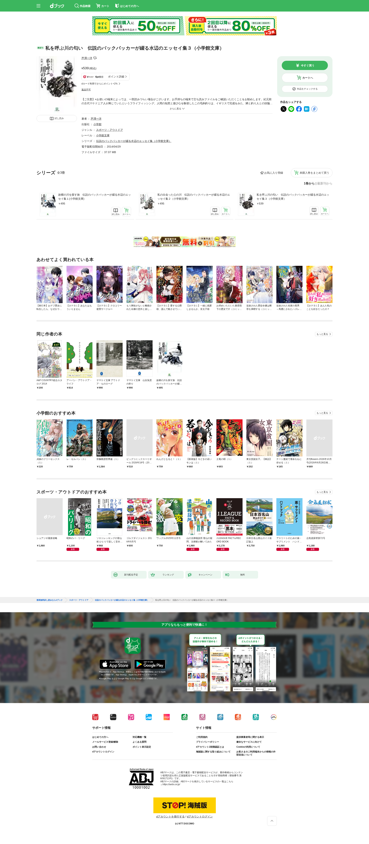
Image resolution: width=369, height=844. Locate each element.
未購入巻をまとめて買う (314, 172)
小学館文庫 (103, 135)
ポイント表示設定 (142, 747)
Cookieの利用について (248, 747)
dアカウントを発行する (170, 816)
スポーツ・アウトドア (109, 129)
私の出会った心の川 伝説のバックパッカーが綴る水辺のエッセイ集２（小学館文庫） (193, 196)
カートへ (307, 77)
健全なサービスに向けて (249, 742)
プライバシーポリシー (207, 742)
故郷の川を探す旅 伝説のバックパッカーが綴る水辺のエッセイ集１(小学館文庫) (94, 196)
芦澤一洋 (86, 58)
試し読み (59, 118)
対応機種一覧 (139, 737)
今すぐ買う (307, 65)
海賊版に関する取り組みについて (213, 751)
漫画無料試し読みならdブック (50, 600)
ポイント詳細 (116, 76)
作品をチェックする (307, 89)
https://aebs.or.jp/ (171, 784)
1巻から (309, 183)
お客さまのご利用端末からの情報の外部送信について (256, 753)
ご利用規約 (202, 737)
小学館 (97, 124)
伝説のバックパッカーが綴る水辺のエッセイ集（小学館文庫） (133, 141)
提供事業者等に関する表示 (250, 737)
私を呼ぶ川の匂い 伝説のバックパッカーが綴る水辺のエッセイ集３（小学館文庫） (293, 196)
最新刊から (324, 183)
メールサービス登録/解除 (105, 742)
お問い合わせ (99, 747)
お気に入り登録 (273, 172)
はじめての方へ (100, 737)
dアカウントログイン (103, 751)
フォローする (95, 58)
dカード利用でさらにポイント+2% (99, 83)
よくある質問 (139, 742)
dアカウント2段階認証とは (210, 747)
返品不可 (86, 89)
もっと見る (322, 334)
